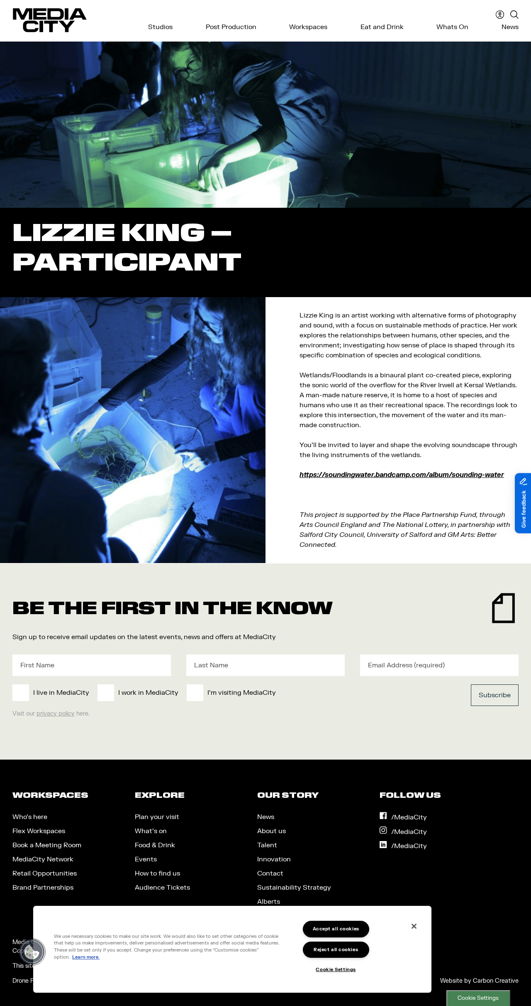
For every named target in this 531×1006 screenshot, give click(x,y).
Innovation (274, 859)
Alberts (268, 902)
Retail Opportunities (44, 873)
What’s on (151, 831)
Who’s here (29, 817)
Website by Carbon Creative (479, 980)
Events (146, 859)
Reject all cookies (336, 950)
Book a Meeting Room (46, 845)
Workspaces (308, 27)
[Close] (414, 926)
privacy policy (56, 713)
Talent (267, 845)
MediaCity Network (42, 859)
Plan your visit (157, 817)
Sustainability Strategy (294, 887)
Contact (270, 873)
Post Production (231, 27)
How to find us (157, 873)
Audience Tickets (162, 887)
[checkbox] (213, 692)
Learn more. (86, 957)
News (510, 27)
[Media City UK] (49, 20)
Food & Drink (155, 845)
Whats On (452, 27)
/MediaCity (409, 817)
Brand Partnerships (42, 887)
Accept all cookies (336, 929)
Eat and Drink (382, 27)
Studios (160, 27)
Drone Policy (29, 980)
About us (271, 831)
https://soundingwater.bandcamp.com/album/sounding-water (402, 475)
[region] (232, 949)
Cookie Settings (478, 998)
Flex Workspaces (38, 831)
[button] (32, 952)
